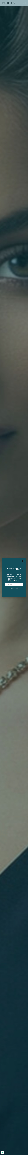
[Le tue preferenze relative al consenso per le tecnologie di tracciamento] (2, 1152)
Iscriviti (14, 588)
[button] (24, 561)
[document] (14, 577)
